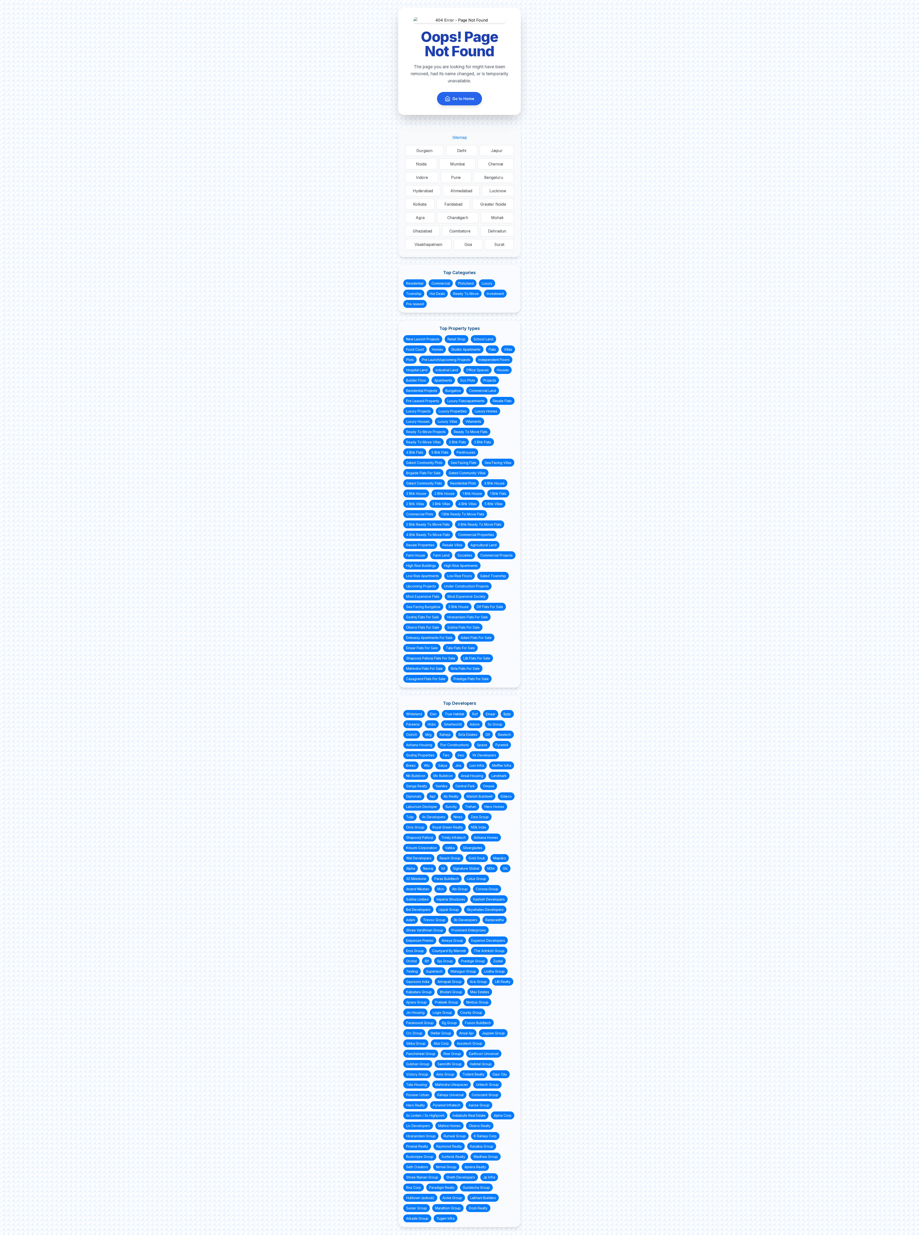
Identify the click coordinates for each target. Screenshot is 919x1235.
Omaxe (488, 786)
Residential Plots (463, 483)
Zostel (498, 961)
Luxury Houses (418, 421)
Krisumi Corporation (421, 848)
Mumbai (457, 164)
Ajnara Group (416, 1002)
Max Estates (479, 992)
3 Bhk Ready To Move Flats (479, 524)
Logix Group (442, 1012)
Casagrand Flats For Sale (425, 679)
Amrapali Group (449, 982)
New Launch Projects (422, 339)
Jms (458, 765)
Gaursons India (417, 982)
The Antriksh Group (489, 951)
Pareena (413, 724)
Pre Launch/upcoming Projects (446, 360)
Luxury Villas (447, 421)
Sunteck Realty (453, 1157)
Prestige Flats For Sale (471, 679)
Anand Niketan (417, 889)
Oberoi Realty (480, 1126)
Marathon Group (448, 1208)
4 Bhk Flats (414, 452)
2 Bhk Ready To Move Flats (428, 524)
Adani (410, 920)
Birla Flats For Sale (465, 668)
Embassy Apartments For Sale (429, 638)
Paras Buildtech (446, 879)
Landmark (499, 776)
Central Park (465, 786)
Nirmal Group (446, 1167)
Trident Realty (473, 1074)
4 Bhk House (494, 483)
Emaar (490, 714)
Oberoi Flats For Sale (422, 627)
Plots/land (466, 283)
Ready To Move (466, 294)
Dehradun (497, 231)
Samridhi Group (449, 1064)
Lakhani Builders (483, 1198)
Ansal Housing (472, 776)
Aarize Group (479, 1105)
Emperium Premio (419, 940)
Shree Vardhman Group (424, 930)
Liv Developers (418, 1126)
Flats (492, 349)
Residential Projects (421, 391)
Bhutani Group (451, 992)
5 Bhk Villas (494, 504)
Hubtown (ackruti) (420, 1198)
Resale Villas (452, 545)
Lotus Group (476, 879)
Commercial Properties (476, 535)
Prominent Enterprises (468, 930)
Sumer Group (416, 1208)
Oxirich (411, 735)
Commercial (440, 283)
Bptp (507, 714)
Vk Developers (484, 755)
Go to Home (463, 98)
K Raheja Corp (485, 1136)
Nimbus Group (477, 1002)
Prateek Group (446, 1002)
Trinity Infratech (453, 837)
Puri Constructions (454, 745)
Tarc (446, 755)
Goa (468, 244)
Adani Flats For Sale (476, 638)
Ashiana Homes (486, 837)
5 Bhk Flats (439, 452)
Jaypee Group (493, 1033)
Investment (495, 294)
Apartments (443, 380)
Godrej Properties (420, 755)
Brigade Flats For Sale (423, 473)
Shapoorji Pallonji (419, 837)
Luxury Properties (453, 411)
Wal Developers (418, 858)
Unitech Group (487, 1085)
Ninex (458, 817)
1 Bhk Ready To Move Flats (462, 514)
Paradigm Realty (442, 1187)
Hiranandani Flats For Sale (467, 617)
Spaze (482, 745)
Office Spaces (477, 370)
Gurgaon (424, 150)
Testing (412, 971)
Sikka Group (416, 1043)
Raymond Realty (449, 1146)
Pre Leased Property (422, 401)
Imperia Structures (451, 899)
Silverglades (472, 848)
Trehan (470, 807)
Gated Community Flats (424, 483)
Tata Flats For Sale (460, 648)
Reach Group (450, 858)
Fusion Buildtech (478, 1023)
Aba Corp (441, 1043)
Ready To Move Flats (471, 432)
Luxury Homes (486, 411)
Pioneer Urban (417, 1095)
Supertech (434, 971)
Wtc (427, 765)
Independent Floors (494, 360)
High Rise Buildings (421, 566)
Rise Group (452, 1054)
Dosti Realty (478, 1208)
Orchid (411, 961)
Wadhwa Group (485, 1157)
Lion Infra (477, 765)
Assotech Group (469, 1043)
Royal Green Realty (447, 827)
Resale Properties (420, 545)
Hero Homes (494, 807)
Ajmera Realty (475, 1167)
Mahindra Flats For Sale (424, 668)
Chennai (495, 164)
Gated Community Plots (424, 463)
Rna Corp (413, 1187)
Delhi (461, 150)
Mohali (497, 217)
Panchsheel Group (420, 1054)
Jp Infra (489, 1177)
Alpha (410, 868)
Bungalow (453, 391)
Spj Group (445, 961)
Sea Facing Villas (498, 463)
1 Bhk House (472, 493)
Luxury (487, 283)
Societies (465, 555)
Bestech (504, 735)
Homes (437, 349)
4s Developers (433, 817)
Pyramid (501, 745)
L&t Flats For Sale (476, 658)
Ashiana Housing (419, 745)
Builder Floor (416, 380)
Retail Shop (456, 339)
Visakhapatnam (428, 244)
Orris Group (415, 827)
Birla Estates (468, 735)
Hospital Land (416, 370)
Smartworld (453, 724)
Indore (422, 177)
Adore (475, 724)
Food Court (415, 349)
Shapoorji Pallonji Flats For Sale (430, 658)
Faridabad (453, 204)
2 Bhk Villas (415, 504)
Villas (508, 349)
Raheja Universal (450, 1095)
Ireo (461, 755)
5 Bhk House (458, 607)
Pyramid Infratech (446, 1105)
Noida (421, 164)
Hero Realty (415, 1105)
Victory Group (417, 1074)
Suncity (451, 807)
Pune (456, 177)
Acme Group (452, 1198)
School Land (483, 339)
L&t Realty (502, 982)
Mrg (428, 735)
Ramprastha (494, 920)
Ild (443, 868)
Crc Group (414, 1033)
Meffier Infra (501, 765)
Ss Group (495, 724)
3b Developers (465, 920)
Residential (414, 283)
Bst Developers (418, 910)
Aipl (432, 796)
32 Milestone (416, 879)
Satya (442, 765)
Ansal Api (466, 1033)
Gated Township (493, 576)
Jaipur (497, 150)
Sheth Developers (460, 1177)
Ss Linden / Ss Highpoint (425, 1115)
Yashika (441, 786)
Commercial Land (482, 391)
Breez (411, 765)
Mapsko (499, 858)
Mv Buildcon (443, 776)
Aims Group (445, 1074)
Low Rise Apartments (422, 576)
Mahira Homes (449, 1126)
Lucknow (497, 190)
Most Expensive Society (467, 596)
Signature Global (466, 868)
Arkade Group (417, 1218)
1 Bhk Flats (498, 493)
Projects (489, 380)
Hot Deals (437, 294)
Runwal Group (455, 1136)
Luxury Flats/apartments (466, 401)
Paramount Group (420, 1023)
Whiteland (414, 714)
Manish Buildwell (480, 796)
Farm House (415, 555)
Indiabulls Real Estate (469, 1115)
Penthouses (466, 452)
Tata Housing (416, 1085)
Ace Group (478, 982)
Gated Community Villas (467, 473)
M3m (491, 868)
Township (413, 294)
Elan (433, 714)
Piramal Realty (417, 1146)
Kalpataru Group (419, 992)
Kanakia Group (481, 1146)
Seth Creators (417, 1167)
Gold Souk (477, 858)
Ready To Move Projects (426, 432)
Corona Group (487, 889)
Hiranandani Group (421, 1136)
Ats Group (460, 889)
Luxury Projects (418, 411)
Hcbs (432, 724)
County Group (471, 1012)
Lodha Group (494, 971)
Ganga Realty (416, 786)
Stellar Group (441, 1033)
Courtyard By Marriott (449, 951)
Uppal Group (449, 910)
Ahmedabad (461, 190)
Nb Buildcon (415, 776)
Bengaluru (493, 177)
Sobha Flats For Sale (463, 627)
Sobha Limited (417, 899)
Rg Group (449, 1023)
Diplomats (413, 796)
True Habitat (454, 714)
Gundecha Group (476, 1187)
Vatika (450, 848)
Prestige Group (473, 961)
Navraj (428, 868)
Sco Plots (467, 380)
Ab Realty (451, 796)
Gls (505, 868)
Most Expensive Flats (422, 596)
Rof (475, 714)
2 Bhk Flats (457, 442)
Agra (420, 217)
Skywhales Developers (485, 910)
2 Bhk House (444, 493)
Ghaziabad (422, 231)
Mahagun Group (463, 971)
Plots (410, 360)
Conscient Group (485, 1095)
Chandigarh (457, 217)
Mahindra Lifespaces (451, 1085)
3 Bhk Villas (441, 504)
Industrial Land (447, 370)
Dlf (488, 735)
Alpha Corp (502, 1115)
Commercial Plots (419, 514)
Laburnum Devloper (421, 807)
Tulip (410, 817)
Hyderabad (423, 190)
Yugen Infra (445, 1218)
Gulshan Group (417, 1064)
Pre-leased (415, 304)
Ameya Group (452, 940)
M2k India (478, 827)
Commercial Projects (496, 555)
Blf (427, 961)
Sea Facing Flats (463, 463)
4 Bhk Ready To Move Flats (428, 535)
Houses (503, 370)
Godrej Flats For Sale (422, 617)
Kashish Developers (489, 899)
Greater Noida (493, 204)
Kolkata (419, 204)
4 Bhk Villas (467, 504)
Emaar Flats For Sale (422, 648)
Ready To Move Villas (423, 442)
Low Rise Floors (459, 576)
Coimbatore (460, 231)
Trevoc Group (434, 920)
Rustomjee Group (419, 1157)
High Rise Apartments (461, 566)
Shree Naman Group (422, 1177)
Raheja (445, 735)
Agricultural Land (484, 545)
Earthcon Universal (484, 1054)
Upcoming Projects (421, 586)
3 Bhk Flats (482, 442)
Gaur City (500, 1074)
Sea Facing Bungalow (423, 607)
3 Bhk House (416, 493)
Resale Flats (502, 401)
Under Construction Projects (466, 586)
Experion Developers (488, 940)
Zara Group (480, 817)
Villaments (473, 421)
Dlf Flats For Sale (490, 607)
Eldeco (506, 796)
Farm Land (441, 555)
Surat (499, 244)
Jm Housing (415, 1012)
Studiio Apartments (466, 349)
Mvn (440, 889)
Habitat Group (481, 1064)
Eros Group (415, 951)
